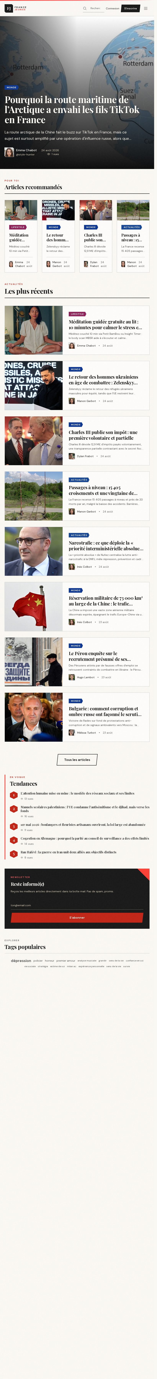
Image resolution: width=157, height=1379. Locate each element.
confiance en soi (134, 960)
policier (38, 960)
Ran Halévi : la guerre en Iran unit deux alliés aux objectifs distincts (68, 852)
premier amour (65, 960)
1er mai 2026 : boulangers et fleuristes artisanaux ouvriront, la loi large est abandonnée (83, 825)
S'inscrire (130, 8)
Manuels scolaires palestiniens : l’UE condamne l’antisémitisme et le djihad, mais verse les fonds (85, 809)
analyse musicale (87, 960)
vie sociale (30, 966)
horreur (49, 960)
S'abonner (77, 918)
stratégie (43, 966)
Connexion (112, 8)
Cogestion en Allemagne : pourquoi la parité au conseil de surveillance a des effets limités (85, 838)
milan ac (71, 966)
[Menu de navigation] (146, 8)
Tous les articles (77, 759)
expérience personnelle (91, 966)
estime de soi (57, 966)
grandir (103, 960)
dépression (21, 960)
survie (126, 966)
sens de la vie (116, 960)
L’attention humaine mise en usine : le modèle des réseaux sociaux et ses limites (77, 793)
